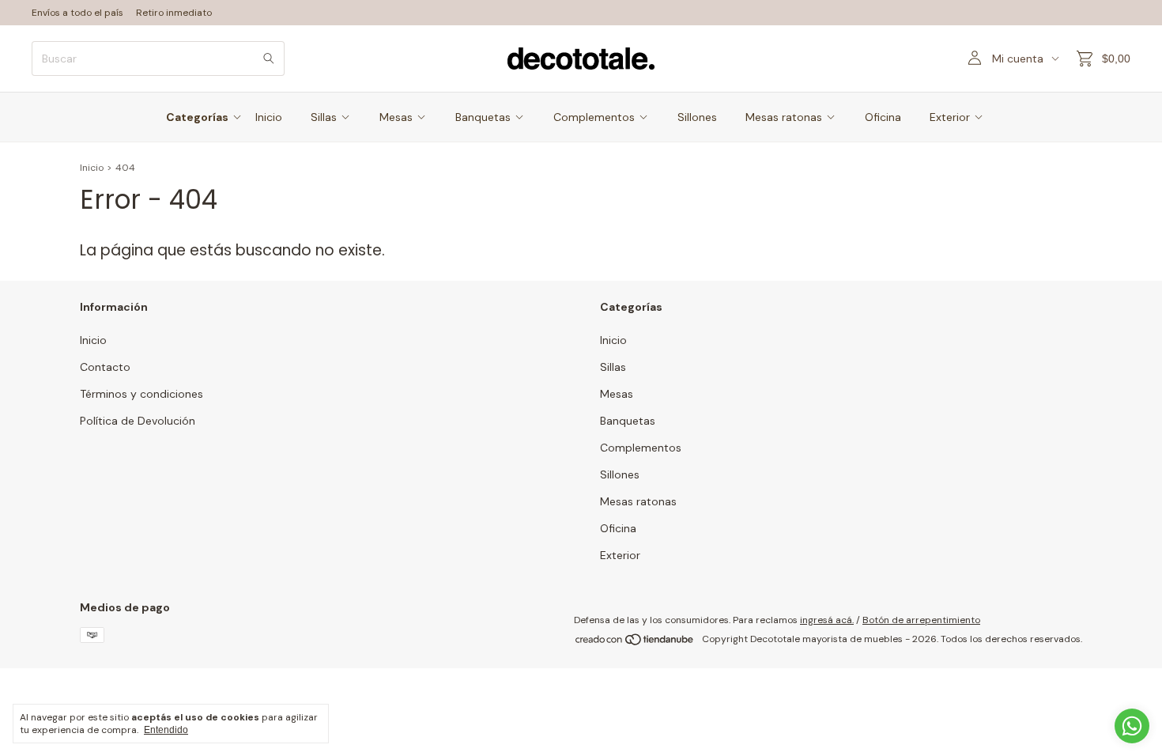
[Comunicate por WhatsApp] (1132, 726)
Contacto (105, 367)
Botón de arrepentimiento (921, 620)
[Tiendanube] (635, 643)
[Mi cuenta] (975, 58)
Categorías (197, 117)
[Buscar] (269, 58)
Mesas (396, 117)
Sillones (697, 117)
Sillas (324, 117)
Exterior (950, 117)
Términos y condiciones (141, 394)
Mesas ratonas (783, 117)
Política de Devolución (137, 421)
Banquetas (483, 117)
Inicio (268, 117)
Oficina (883, 117)
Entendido (166, 729)
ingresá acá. (827, 620)
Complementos (594, 117)
